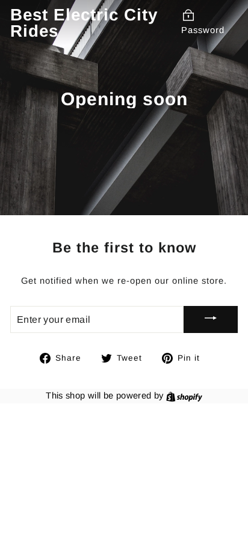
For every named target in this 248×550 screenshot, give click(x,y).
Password (203, 30)
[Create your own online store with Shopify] (184, 395)
